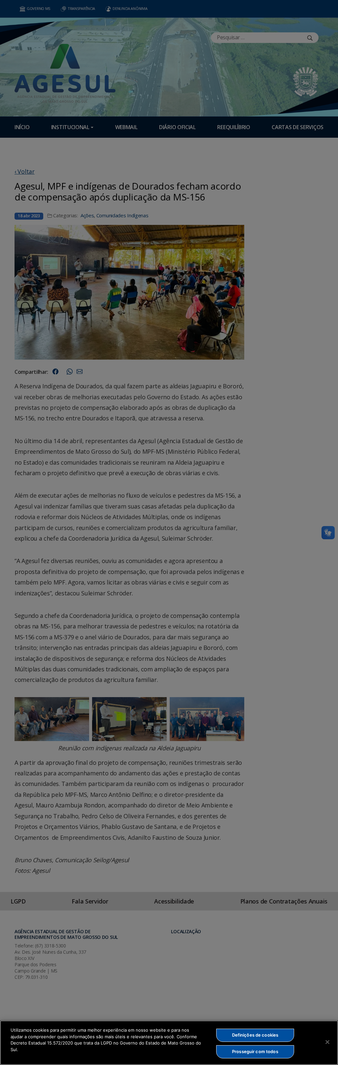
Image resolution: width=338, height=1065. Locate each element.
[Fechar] (327, 1042)
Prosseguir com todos (255, 1051)
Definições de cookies (255, 1035)
